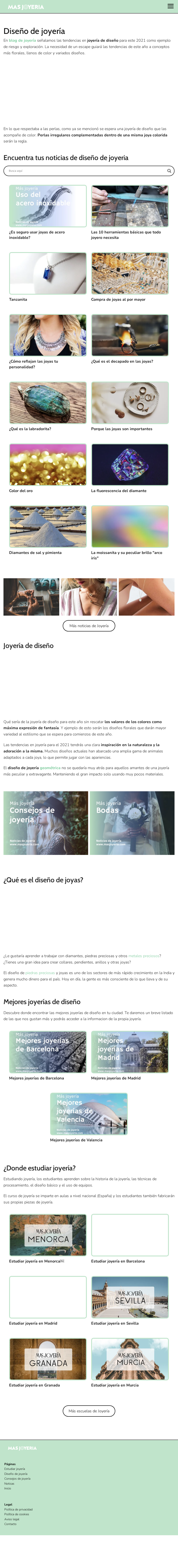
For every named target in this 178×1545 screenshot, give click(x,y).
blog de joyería (22, 40)
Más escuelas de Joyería (89, 1411)
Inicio (7, 1488)
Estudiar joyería (14, 1469)
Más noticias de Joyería (89, 625)
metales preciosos (144, 955)
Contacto (10, 1524)
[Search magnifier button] (169, 171)
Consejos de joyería (17, 1479)
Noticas (9, 1484)
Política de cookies (16, 1514)
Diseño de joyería (15, 1474)
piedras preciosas (40, 972)
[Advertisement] (89, 91)
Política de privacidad (18, 1509)
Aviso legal (11, 1519)
